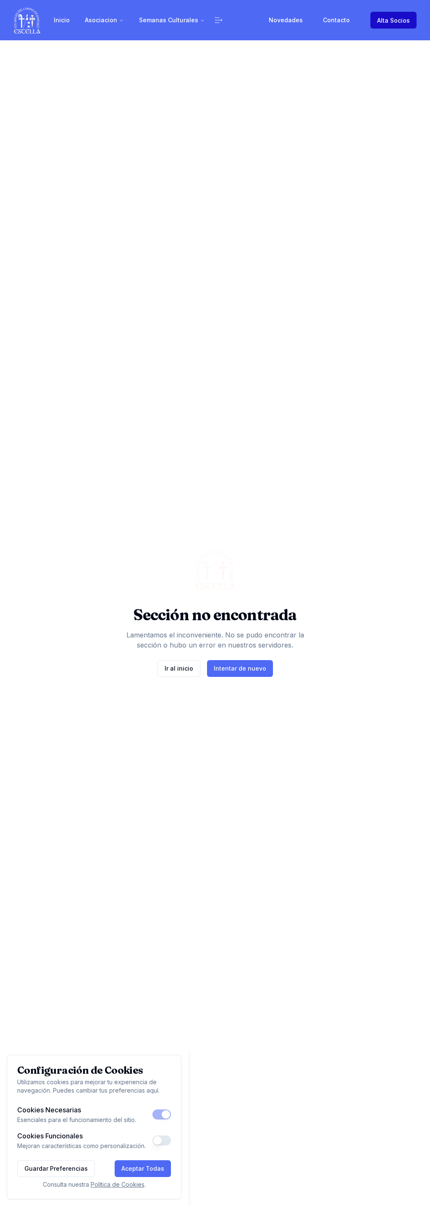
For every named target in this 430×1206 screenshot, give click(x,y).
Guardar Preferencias (56, 1168)
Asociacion (101, 20)
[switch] (161, 1114)
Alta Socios (393, 20)
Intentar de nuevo (240, 668)
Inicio (62, 20)
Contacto (336, 20)
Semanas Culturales (168, 20)
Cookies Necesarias (49, 1110)
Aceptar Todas (142, 1168)
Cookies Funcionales (50, 1136)
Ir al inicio (179, 668)
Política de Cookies (117, 1184)
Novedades (286, 20)
